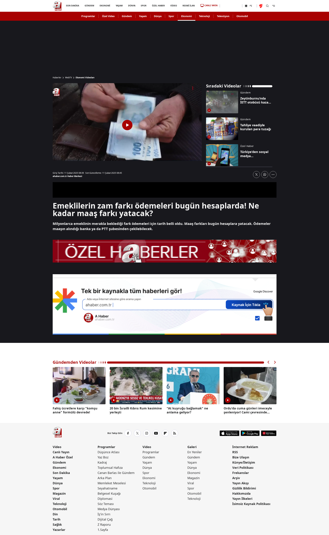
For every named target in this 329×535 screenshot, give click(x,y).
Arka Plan (105, 478)
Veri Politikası (242, 467)
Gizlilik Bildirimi (244, 488)
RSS (235, 452)
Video (57, 447)
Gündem (127, 16)
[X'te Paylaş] (256, 174)
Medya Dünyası (109, 509)
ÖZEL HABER (158, 5)
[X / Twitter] (137, 433)
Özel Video (108, 16)
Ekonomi (186, 16)
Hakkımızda (241, 493)
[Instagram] (146, 433)
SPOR (143, 5)
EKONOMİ (104, 5)
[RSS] (174, 433)
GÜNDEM (89, 5)
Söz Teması (106, 504)
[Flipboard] (165, 433)
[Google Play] (250, 433)
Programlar (88, 16)
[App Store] (229, 433)
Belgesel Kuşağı (109, 493)
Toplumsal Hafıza (110, 467)
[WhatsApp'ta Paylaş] (264, 174)
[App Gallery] (268, 433)
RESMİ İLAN (189, 5)
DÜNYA (131, 5)
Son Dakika (61, 473)
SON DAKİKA (72, 5)
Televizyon (223, 16)
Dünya (157, 16)
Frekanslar (240, 473)
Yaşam (143, 16)
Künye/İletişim (243, 462)
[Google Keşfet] (164, 304)
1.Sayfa (103, 530)
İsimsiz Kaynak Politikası (251, 504)
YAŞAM (119, 5)
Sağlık (57, 524)
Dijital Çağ (105, 519)
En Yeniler (194, 452)
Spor (171, 16)
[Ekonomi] (231, 6)
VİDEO (173, 5)
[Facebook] (128, 433)
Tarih (56, 519)
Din (55, 514)
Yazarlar (59, 530)
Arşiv (236, 478)
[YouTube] (155, 433)
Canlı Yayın (61, 452)
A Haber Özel (63, 457)
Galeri (192, 447)
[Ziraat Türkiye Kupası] (261, 6)
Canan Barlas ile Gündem (116, 473)
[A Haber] (57, 6)
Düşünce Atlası (109, 452)
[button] (268, 362)
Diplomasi (105, 499)
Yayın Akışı (240, 483)
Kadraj (102, 462)
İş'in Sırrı (104, 514)
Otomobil (242, 16)
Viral (56, 499)
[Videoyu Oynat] (127, 125)
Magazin (59, 493)
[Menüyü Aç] (273, 6)
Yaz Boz (103, 457)
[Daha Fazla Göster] (273, 174)
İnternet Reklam (245, 447)
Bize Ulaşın (240, 457)
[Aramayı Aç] (267, 6)
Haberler (57, 77)
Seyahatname (107, 488)
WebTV (68, 77)
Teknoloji (204, 16)
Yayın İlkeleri (242, 499)
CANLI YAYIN (211, 5)
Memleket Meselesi (112, 483)
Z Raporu (104, 524)
